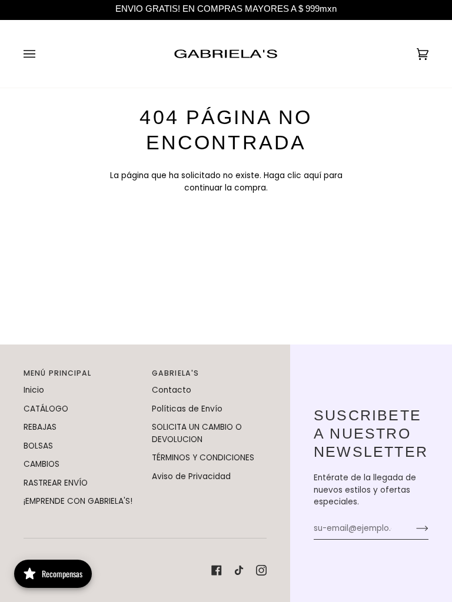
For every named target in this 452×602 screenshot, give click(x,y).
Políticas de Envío (187, 408)
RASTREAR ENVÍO (56, 483)
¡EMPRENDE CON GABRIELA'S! (78, 501)
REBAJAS (40, 427)
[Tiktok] (239, 570)
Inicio (34, 390)
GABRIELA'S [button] (175, 373)
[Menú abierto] (41, 54)
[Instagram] (261, 570)
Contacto (171, 390)
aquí (312, 175)
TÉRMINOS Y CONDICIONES (203, 457)
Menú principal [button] (58, 373)
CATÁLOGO (46, 408)
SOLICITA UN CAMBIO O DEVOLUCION (197, 433)
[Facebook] (216, 570)
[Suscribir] (412, 528)
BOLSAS (38, 446)
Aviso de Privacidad (191, 476)
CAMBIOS (41, 464)
